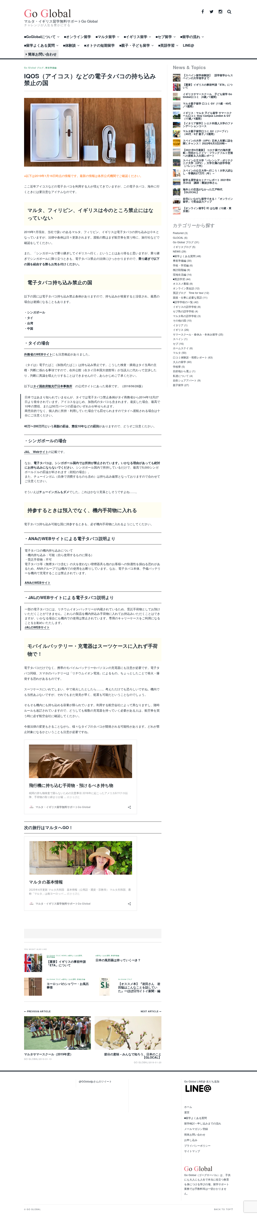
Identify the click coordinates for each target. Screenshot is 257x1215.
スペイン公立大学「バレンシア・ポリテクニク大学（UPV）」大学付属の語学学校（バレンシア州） (208, 163)
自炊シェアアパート (185, 380)
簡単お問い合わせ (42, 54)
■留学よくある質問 (39, 45)
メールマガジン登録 (196, 1129)
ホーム (188, 1107)
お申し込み (190, 1140)
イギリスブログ (182, 247)
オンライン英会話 (183, 288)
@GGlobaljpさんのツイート (95, 1081)
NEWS (64, 955)
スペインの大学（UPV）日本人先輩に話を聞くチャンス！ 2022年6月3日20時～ (208, 142)
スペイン (178, 339)
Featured (178, 233)
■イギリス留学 (135, 36)
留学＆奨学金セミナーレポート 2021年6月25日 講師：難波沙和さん (207, 181)
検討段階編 (179, 270)
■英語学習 (166, 45)
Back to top (222, 1209)
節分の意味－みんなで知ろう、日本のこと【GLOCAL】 (132, 1056)
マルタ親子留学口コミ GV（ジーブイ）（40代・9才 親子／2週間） (206, 132)
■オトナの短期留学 (99, 45)
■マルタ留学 (106, 36)
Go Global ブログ (34, 68)
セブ (175, 343)
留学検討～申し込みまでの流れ (202, 1123)
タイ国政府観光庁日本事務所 (52, 386)
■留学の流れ (190, 36)
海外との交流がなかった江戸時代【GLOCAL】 (202, 191)
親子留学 (178, 385)
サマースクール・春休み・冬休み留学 (195, 334)
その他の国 (179, 320)
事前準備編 (51, 68)
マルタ (177, 352)
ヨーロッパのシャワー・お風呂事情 (68, 985)
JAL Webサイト (36, 452)
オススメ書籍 (181, 283)
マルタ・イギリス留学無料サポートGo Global (61, 21)
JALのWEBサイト (37, 627)
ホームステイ (181, 348)
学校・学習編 (181, 265)
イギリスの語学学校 (185, 307)
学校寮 (177, 366)
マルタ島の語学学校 (185, 316)
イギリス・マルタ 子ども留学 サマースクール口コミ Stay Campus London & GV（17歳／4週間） (207, 115)
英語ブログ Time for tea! (188, 293)
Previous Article (39, 1011)
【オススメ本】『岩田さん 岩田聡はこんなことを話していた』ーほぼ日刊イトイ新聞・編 (139, 987)
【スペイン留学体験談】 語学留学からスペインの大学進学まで (208, 76)
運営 (186, 1112)
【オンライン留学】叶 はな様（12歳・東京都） (207, 209)
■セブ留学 (164, 36)
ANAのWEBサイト (38, 582)
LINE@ (188, 45)
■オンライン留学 (77, 36)
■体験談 (69, 45)
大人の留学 (179, 362)
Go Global (141, 1062)
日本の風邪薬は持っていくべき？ (118, 960)
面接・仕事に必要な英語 (187, 297)
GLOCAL (178, 237)
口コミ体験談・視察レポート (190, 357)
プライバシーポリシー (197, 1145)
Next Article (150, 1011)
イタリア (178, 325)
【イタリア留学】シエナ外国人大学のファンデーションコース (208, 124)
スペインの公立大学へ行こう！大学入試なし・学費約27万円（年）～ (208, 172)
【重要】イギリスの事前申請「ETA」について (66, 963)
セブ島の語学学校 (183, 311)
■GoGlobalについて (40, 36)
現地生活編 (81, 979)
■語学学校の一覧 (183, 302)
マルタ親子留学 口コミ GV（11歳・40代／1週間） (207, 105)
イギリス (178, 330)
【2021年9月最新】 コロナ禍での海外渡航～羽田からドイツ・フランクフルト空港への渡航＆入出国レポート (208, 152)
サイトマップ (192, 1151)
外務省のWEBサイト (38, 354)
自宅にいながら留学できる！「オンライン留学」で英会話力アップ (208, 200)
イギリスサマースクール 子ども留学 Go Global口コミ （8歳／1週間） (207, 95)
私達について (181, 376)
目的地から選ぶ (182, 371)
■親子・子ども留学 (134, 45)
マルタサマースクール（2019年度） (48, 1054)
